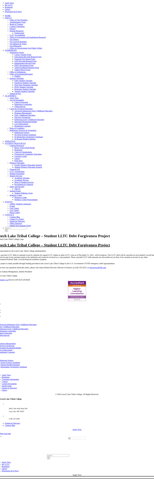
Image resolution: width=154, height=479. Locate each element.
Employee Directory (12, 423)
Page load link (5, 434)
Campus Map (10, 425)
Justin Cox (4, 280)
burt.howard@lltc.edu (97, 268)
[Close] (1, 436)
